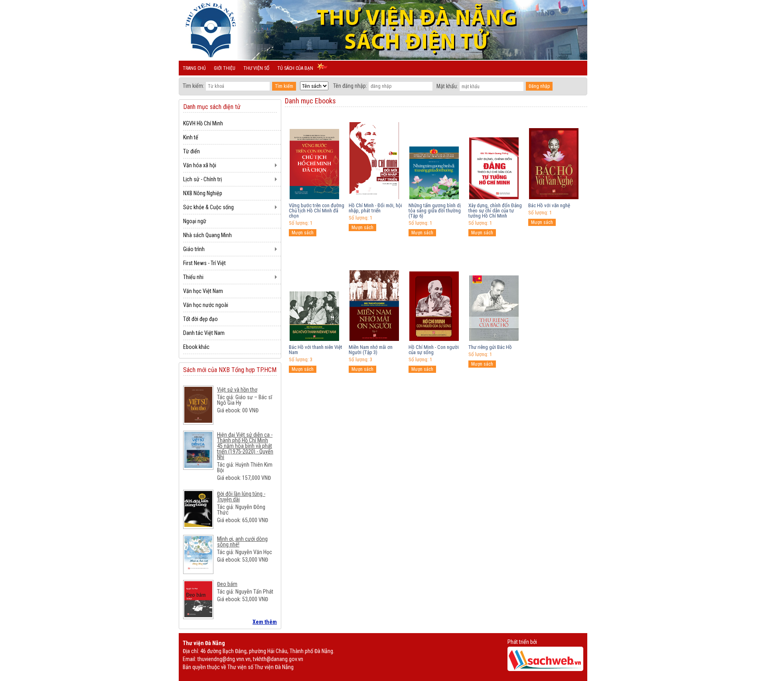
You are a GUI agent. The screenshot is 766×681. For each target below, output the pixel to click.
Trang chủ (194, 68)
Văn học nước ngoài (205, 305)
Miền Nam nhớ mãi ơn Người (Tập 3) (371, 349)
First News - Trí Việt (204, 263)
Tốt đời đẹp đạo (200, 319)
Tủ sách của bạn (295, 68)
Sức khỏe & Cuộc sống (208, 207)
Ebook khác (196, 347)
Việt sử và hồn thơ (237, 389)
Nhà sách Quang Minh (207, 235)
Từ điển (191, 151)
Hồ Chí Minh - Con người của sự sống (434, 349)
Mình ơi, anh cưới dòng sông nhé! (242, 542)
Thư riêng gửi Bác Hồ (490, 347)
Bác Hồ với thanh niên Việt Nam (315, 349)
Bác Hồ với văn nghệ (549, 205)
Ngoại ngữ (194, 221)
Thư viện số (256, 68)
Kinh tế (190, 137)
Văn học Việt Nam (203, 291)
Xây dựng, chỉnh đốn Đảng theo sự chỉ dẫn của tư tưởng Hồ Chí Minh (495, 210)
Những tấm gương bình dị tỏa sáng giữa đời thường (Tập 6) (435, 210)
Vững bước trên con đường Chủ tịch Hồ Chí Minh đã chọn (316, 210)
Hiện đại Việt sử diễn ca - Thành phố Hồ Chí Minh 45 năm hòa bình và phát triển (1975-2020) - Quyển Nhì (245, 446)
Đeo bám (227, 584)
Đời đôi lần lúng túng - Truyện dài (241, 497)
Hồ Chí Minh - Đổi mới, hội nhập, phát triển (375, 208)
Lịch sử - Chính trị (202, 179)
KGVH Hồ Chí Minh (203, 123)
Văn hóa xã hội (199, 165)
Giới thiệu (224, 68)
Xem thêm (265, 622)
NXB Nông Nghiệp (202, 193)
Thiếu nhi (193, 277)
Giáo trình (194, 249)
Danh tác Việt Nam (204, 333)
